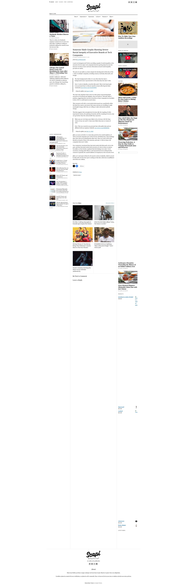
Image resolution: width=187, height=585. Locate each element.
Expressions (91, 16)
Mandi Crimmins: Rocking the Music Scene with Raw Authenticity (82, 269)
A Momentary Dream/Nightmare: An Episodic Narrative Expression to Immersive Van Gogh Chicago (59, 139)
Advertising (70, 1)
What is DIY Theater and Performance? (61, 176)
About (56, 1)
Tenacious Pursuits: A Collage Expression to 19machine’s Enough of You (62, 154)
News (75, 16)
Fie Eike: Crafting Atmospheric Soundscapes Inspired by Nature (82, 223)
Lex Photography (81, 59)
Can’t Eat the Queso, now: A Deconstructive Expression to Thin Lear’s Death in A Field (62, 147)
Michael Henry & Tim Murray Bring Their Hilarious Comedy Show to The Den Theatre (82, 245)
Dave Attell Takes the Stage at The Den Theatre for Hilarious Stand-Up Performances (127, 120)
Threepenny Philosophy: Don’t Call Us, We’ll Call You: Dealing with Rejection (62, 190)
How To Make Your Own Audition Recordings (126, 37)
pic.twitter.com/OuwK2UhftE (89, 87)
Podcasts (104, 16)
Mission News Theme (89, 583)
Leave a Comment (54, 48)
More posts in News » (110, 203)
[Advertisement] (59, 110)
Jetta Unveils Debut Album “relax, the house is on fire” (104, 223)
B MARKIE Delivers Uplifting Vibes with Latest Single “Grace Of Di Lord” (103, 245)
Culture (97, 16)
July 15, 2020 (89, 131)
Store (65, 1)
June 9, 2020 (89, 91)
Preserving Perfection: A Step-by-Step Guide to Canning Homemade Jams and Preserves (127, 144)
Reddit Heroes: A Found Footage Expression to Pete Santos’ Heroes (61, 162)
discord (61, 1)
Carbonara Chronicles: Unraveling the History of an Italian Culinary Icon (127, 264)
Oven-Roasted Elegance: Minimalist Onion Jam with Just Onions (127, 287)
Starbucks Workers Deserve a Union (59, 35)
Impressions (83, 16)
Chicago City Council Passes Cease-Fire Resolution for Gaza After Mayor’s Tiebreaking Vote (58, 70)
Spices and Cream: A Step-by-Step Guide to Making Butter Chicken (127, 99)
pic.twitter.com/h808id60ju (102, 128)
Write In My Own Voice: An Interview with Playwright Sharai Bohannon (62, 169)
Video (110, 16)
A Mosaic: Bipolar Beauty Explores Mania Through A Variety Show (62, 204)
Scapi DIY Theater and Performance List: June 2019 (61, 198)
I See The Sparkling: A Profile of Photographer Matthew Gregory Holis (61, 183)
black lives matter (77, 175)
